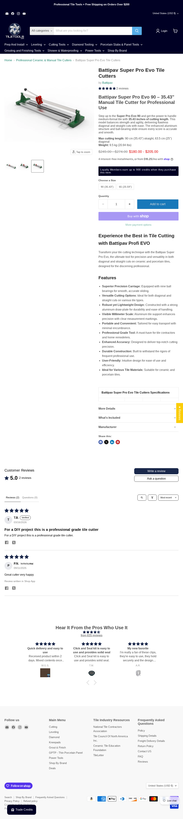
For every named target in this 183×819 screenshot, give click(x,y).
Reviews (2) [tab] (12, 497)
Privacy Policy (11, 801)
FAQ (140, 756)
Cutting (53, 726)
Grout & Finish (57, 747)
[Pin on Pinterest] (118, 442)
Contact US (144, 751)
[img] (91, 632)
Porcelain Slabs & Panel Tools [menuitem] (119, 44)
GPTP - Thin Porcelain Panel (66, 752)
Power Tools (56, 757)
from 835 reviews (91, 635)
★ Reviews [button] (179, 413)
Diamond (54, 737)
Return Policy (146, 746)
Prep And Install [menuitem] (14, 44)
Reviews (143, 761)
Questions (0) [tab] (30, 497)
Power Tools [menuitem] (93, 50)
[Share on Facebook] (100, 442)
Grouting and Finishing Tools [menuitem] (22, 50)
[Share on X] (106, 442)
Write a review (156, 471)
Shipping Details (147, 735)
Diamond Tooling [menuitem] (83, 44)
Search (8, 797)
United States (164, 13)
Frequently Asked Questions (50, 797)
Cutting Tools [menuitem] (57, 44)
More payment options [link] (138, 224)
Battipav (107, 82)
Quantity (103, 196)
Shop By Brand (58, 763)
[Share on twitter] (14, 543)
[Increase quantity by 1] (129, 204)
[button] (162, 31)
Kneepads (55, 742)
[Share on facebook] (6, 543)
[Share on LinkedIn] (112, 442)
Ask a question (156, 478)
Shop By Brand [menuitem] (117, 50)
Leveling (54, 731)
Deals (52, 768)
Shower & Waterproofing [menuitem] (63, 50)
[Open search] (141, 498)
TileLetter (98, 755)
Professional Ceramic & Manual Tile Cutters (43, 60)
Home (8, 60)
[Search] (137, 31)
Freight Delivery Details (151, 740)
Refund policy (30, 801)
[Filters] (152, 498)
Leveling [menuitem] (36, 44)
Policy (141, 730)
